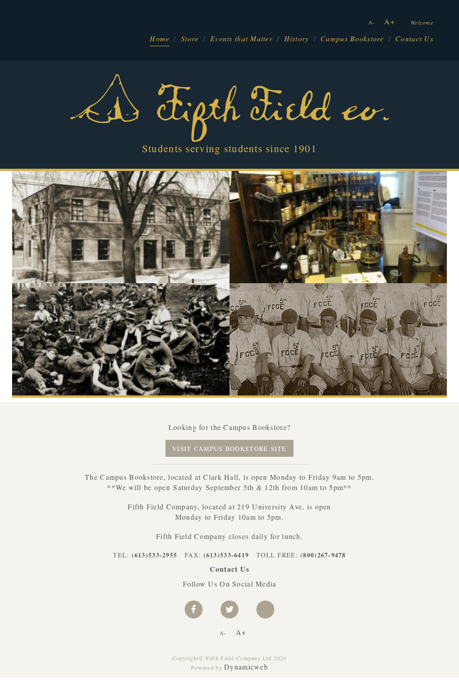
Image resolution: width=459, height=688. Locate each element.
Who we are (204, 259)
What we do (250, 306)
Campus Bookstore (352, 38)
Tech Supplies (418, 194)
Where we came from (48, 372)
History (296, 38)
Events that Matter (241, 38)
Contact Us (414, 38)
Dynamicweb (246, 666)
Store (190, 38)
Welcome (422, 22)
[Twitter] (229, 609)
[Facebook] (194, 609)
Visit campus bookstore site (229, 448)
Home (159, 38)
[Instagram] (265, 609)
